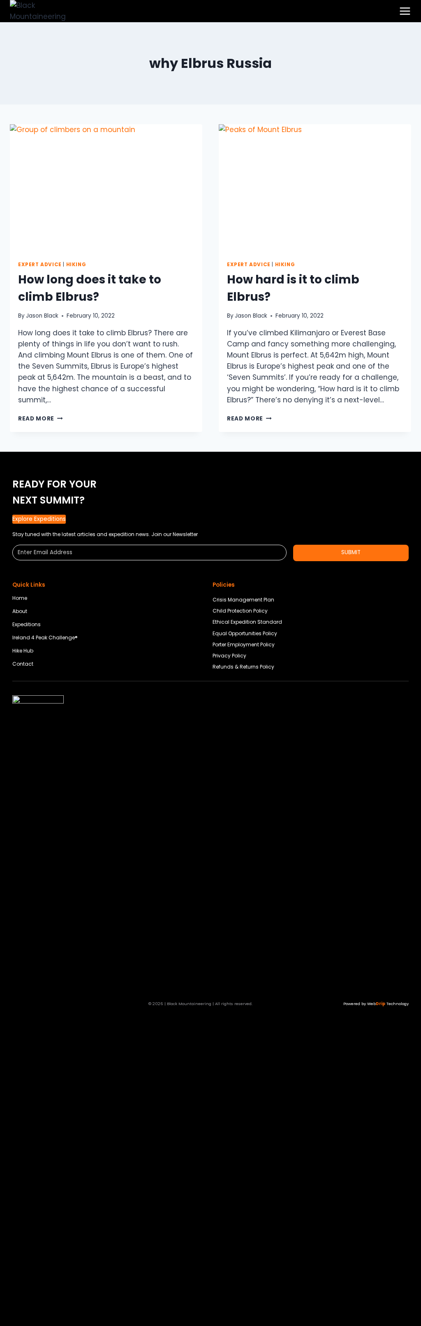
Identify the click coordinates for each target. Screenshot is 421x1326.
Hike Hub (22, 650)
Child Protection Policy (240, 610)
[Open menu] (405, 11)
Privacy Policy (229, 655)
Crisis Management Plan (243, 599)
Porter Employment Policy (244, 644)
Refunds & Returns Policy (243, 666)
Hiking (76, 264)
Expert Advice (40, 264)
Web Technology (388, 1003)
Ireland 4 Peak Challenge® (45, 637)
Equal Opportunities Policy (245, 633)
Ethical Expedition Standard (247, 621)
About (19, 611)
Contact (22, 663)
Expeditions (26, 624)
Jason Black (42, 316)
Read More (40, 419)
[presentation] (106, 188)
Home (19, 597)
